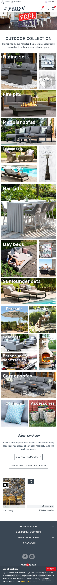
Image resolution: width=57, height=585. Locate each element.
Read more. (25, 581)
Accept (51, 569)
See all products (27, 456)
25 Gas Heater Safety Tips (28, 510)
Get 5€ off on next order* (27, 465)
